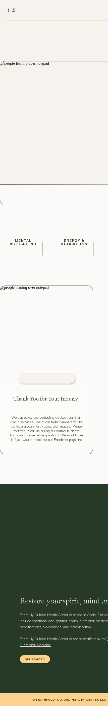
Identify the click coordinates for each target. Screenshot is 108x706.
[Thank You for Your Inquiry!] (46, 333)
